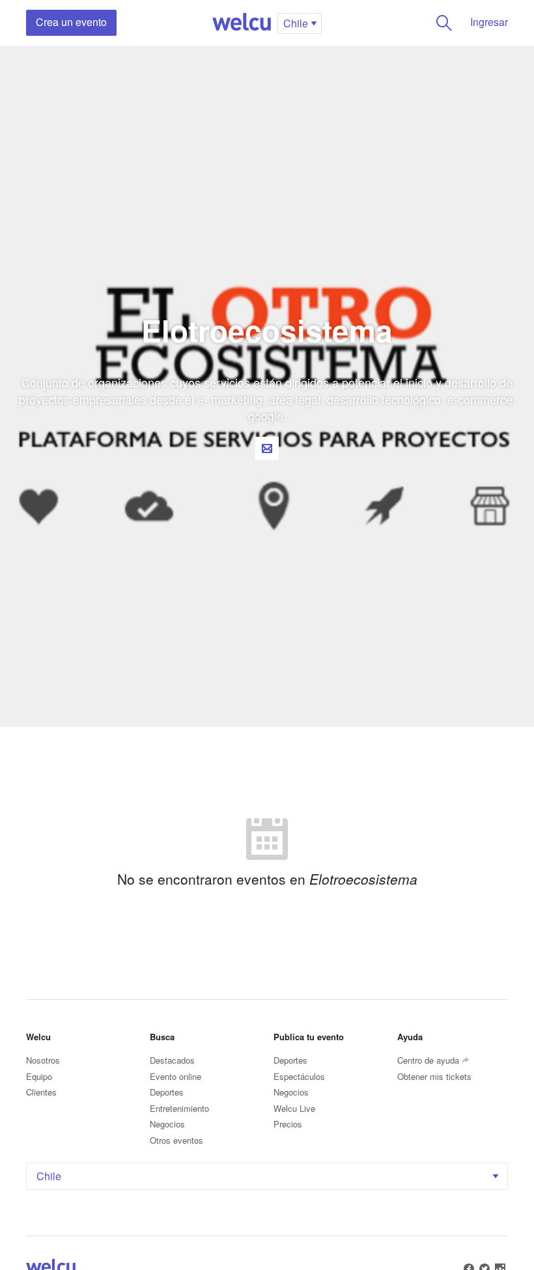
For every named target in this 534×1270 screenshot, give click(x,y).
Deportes (167, 1092)
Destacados (172, 1060)
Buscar (444, 23)
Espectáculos (299, 1076)
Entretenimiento (179, 1108)
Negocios (167, 1124)
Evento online (175, 1076)
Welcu (241, 23)
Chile (48, 1175)
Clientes (41, 1092)
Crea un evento (71, 21)
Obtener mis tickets (434, 1076)
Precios (288, 1124)
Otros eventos (176, 1140)
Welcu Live (294, 1108)
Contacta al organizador (267, 448)
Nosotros (43, 1060)
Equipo (39, 1076)
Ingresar (489, 21)
